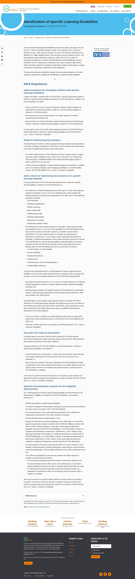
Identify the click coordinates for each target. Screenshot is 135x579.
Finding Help (101, 6)
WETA (93, 6)
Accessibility (50, 575)
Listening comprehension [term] (36, 204)
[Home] (21, 9)
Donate (127, 6)
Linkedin (109, 574)
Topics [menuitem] (92, 11)
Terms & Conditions (39, 575)
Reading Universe (102, 524)
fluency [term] (36, 213)
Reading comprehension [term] (35, 217)
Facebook (101, 574)
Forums (71, 555)
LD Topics (30, 37)
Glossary (71, 552)
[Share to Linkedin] (2, 56)
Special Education (44, 506)
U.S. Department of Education (34, 26)
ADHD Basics (72, 545)
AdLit (84, 522)
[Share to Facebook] (2, 48)
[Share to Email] (2, 60)
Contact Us (28, 563)
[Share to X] (2, 52)
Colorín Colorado (66, 524)
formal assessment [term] (45, 292)
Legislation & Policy (39, 37)
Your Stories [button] (126, 11)
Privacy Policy (27, 575)
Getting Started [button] (81, 11)
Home (25, 37)
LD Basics (71, 542)
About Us (109, 6)
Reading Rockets (31, 524)
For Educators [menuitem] (102, 11)
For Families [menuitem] (114, 11)
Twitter (105, 574)
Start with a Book (49, 524)
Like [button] (2, 64)
